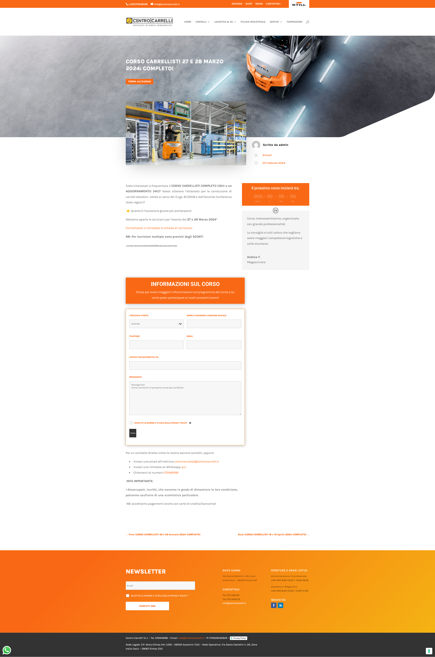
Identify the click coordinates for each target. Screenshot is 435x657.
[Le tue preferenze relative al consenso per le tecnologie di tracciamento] (429, 651)
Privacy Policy (239, 638)
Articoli (267, 155)
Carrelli (201, 22)
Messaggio (136, 377)
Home (187, 22)
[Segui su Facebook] (273, 605)
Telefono (135, 336)
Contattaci (273, 3)
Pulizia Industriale (253, 22)
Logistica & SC (223, 22)
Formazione (294, 22)
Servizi (274, 22)
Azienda (237, 3)
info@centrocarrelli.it (234, 603)
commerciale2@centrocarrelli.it (197, 461)
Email (190, 336)
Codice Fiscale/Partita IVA (144, 357)
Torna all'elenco (139, 81)
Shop (248, 3)
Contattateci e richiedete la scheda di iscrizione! (159, 228)
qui (183, 467)
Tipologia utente (139, 315)
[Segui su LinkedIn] (280, 605)
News (259, 3)
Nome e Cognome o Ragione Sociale (207, 315)
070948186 (170, 472)
